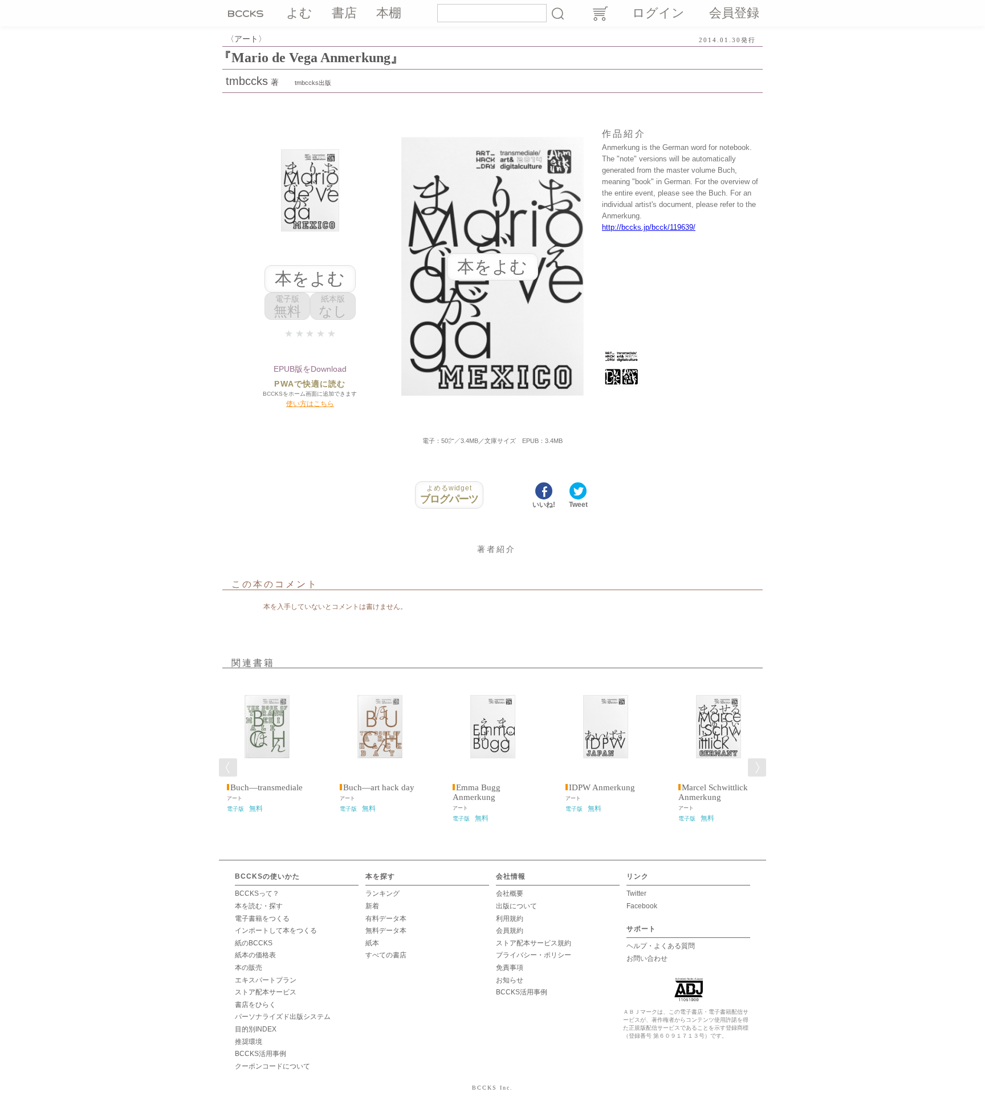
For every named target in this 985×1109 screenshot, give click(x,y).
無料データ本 (385, 931)
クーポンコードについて (272, 1066)
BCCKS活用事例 (260, 1054)
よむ (299, 13)
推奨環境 (248, 1042)
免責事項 (509, 968)
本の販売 (248, 968)
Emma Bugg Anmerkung (476, 792)
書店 (344, 13)
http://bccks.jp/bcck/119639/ (648, 227)
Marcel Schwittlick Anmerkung (713, 792)
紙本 (372, 943)
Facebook (641, 906)
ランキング (382, 893)
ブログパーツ (449, 494)
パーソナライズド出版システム (283, 1017)
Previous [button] (228, 767)
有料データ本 (385, 919)
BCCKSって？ (257, 893)
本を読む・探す (259, 906)
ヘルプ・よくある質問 (660, 946)
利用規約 (509, 919)
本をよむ (310, 278)
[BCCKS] (247, 13)
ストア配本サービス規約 (533, 943)
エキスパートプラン (265, 980)
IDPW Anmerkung (602, 787)
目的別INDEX (255, 1029)
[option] (266, 746)
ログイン (658, 13)
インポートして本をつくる (276, 931)
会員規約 (509, 931)
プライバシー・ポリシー (533, 955)
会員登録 (734, 13)
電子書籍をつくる (262, 919)
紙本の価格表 (255, 955)
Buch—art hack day (378, 787)
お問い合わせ (646, 958)
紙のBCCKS (253, 943)
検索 (557, 13)
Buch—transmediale (266, 787)
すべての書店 (385, 955)
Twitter (636, 893)
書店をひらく (255, 1005)
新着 (372, 906)
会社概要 (509, 893)
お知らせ (509, 980)
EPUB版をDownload (310, 368)
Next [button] (757, 767)
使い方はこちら (310, 404)
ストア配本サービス (265, 992)
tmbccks (247, 81)
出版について (516, 906)
